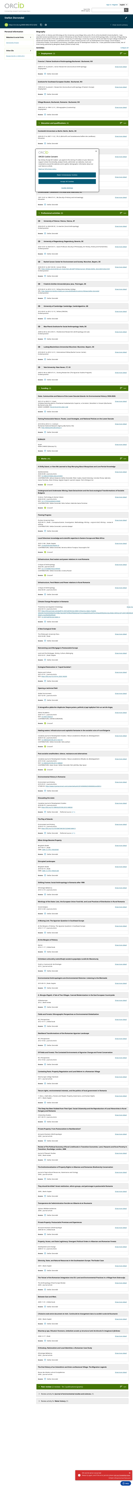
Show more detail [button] (121, 67)
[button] (124, 48)
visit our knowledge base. (122, 1475)
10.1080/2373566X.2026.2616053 (52, 476)
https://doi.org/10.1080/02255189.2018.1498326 (56, 807)
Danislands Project (12, 43)
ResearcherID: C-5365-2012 (15, 56)
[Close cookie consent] (96, 151)
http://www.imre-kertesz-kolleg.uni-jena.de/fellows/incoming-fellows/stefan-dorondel (70, 291)
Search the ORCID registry (85, 10)
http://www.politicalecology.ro (51, 428)
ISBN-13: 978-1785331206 (50, 871)
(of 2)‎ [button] (73, 812)
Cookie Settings (67, 188)
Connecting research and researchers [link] (17, 11)
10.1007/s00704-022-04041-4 (50, 617)
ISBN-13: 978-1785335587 (50, 850)
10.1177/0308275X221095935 (50, 569)
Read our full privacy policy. (47, 169)
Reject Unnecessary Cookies (67, 175)
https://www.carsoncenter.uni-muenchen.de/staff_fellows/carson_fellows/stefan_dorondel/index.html (75, 269)
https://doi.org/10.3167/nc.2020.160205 (54, 676)
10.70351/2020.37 (47, 717)
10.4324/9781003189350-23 (50, 545)
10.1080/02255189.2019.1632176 (52, 740)
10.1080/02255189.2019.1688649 (52, 763)
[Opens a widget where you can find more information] (125, 1483)
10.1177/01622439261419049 (50, 501)
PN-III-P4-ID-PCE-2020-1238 (59, 407)
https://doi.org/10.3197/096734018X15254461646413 (58, 828)
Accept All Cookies (67, 181)
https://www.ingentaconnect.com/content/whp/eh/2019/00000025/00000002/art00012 (73, 786)
